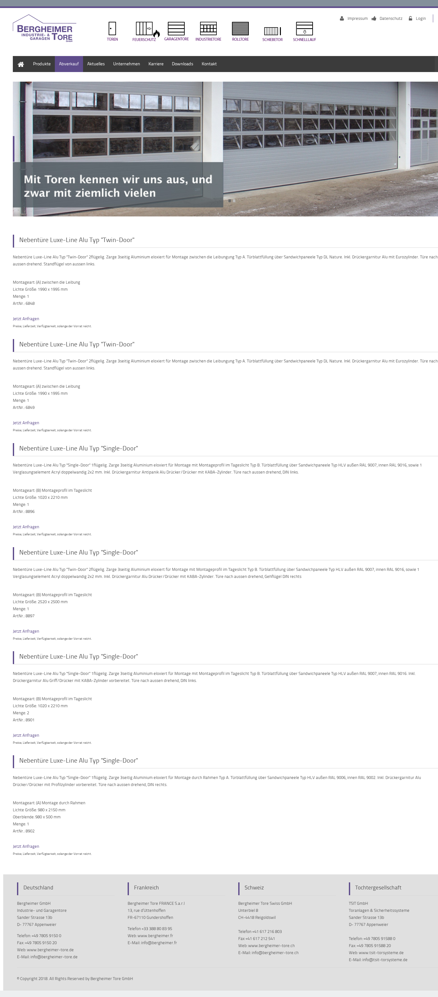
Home (18, 59)
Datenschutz (391, 18)
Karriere (156, 64)
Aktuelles (96, 64)
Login (421, 18)
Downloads (182, 64)
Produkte (42, 64)
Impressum (358, 18)
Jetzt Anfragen (26, 318)
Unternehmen (126, 64)
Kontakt (209, 64)
